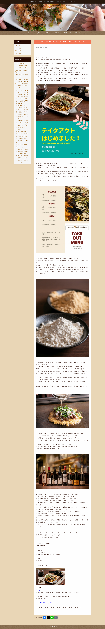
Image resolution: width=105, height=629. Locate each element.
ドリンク (18, 48)
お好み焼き (48, 32)
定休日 (18, 46)
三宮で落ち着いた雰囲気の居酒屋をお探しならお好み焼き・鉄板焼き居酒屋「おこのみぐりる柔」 (22, 125)
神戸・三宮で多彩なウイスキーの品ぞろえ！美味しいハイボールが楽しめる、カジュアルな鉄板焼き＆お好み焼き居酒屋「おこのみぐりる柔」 (22, 112)
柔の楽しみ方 (67, 32)
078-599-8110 (41, 545)
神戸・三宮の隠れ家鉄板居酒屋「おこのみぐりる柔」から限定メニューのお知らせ (22, 159)
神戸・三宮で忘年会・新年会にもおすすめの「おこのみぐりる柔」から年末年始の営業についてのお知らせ (22, 149)
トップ (27, 32)
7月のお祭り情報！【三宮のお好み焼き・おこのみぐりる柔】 (22, 66)
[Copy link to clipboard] (56, 617)
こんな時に (38, 32)
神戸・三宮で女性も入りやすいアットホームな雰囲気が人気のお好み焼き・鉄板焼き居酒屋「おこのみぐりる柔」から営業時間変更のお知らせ (22, 97)
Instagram (39, 590)
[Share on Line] (52, 617)
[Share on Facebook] (44, 617)
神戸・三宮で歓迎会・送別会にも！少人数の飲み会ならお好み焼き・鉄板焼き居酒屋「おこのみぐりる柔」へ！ (22, 137)
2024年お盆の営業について (22, 71)
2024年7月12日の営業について (22, 76)
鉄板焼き (57, 32)
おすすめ (18, 50)
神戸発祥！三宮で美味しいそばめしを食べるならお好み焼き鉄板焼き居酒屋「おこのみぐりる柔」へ (22, 84)
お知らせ (18, 53)
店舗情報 (77, 32)
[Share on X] (48, 617)
